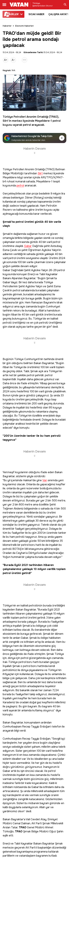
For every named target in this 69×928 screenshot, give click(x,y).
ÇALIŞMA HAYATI (58, 14)
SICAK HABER (36, 14)
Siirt (5, 121)
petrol (57, 121)
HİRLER (12, 14)
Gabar (28, 246)
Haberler (7, 26)
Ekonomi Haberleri (24, 26)
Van (44, 480)
